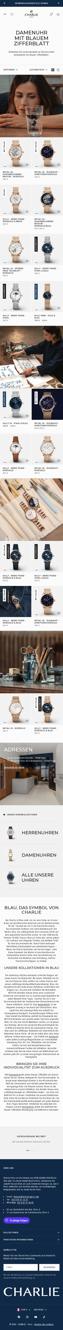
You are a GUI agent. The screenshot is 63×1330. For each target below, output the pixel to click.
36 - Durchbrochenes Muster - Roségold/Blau (43, 222)
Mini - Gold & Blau (44, 317)
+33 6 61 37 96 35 (25, 1202)
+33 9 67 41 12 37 (19, 1199)
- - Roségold (14, 469)
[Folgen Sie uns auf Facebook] (19, 1317)
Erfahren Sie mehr (14, 767)
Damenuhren (15, 1075)
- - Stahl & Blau (46, 270)
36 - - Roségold (46, 174)
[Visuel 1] (5, 166)
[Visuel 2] (8, 166)
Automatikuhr (44, 1004)
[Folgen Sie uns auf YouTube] (35, 1317)
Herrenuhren (28, 1107)
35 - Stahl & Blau (15, 424)
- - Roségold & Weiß (14, 220)
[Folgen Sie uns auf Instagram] (27, 1317)
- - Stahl (14, 317)
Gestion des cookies (44, 1324)
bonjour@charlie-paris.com (26, 1197)
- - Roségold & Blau (14, 577)
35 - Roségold (14, 728)
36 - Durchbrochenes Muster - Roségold (13, 175)
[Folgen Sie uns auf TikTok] (44, 1317)
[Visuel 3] (10, 166)
